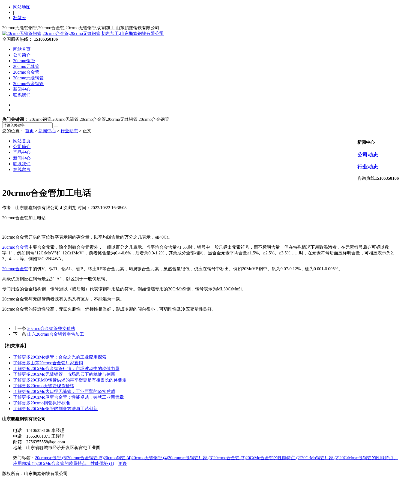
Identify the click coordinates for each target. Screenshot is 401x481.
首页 (29, 130)
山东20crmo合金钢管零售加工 (55, 334)
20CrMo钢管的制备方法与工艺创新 (55, 408)
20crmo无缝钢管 (28, 78)
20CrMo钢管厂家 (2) (320, 457)
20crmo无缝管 (26, 66)
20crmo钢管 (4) (117, 457)
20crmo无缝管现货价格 (43, 385)
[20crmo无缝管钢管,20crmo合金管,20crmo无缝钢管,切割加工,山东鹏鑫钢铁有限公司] (83, 33)
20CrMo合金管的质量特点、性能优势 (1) (75, 463)
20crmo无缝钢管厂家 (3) (190, 457)
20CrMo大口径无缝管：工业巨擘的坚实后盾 (64, 391)
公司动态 (367, 155)
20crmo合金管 (26, 72)
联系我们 (22, 95)
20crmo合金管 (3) (229, 457)
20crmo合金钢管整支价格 (51, 328)
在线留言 (22, 169)
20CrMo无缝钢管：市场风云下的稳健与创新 (64, 374)
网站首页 (22, 49)
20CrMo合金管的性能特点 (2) (273, 457)
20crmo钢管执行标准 (41, 403)
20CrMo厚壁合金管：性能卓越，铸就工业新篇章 (68, 397)
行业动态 (69, 130)
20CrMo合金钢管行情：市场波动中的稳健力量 (66, 368)
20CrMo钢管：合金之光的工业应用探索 (59, 357)
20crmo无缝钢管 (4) (149, 457)
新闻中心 (22, 89)
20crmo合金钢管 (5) (85, 457)
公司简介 (22, 55)
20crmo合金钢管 (28, 83)
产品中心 (22, 152)
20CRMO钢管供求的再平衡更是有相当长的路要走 (70, 380)
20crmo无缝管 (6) (51, 457)
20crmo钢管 (24, 60)
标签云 (19, 17)
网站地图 (22, 7)
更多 (122, 463)
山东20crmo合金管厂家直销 (48, 362)
